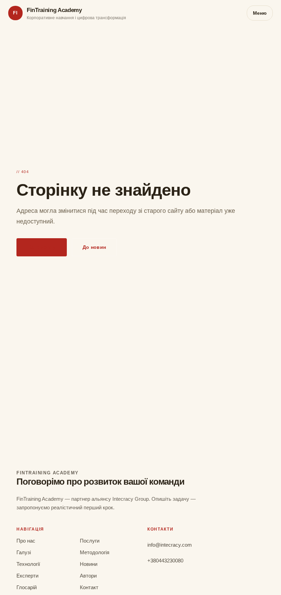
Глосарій (26, 587)
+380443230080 (165, 560)
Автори (88, 576)
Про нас (25, 541)
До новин (94, 247)
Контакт (89, 587)
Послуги (89, 541)
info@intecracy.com (169, 545)
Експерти (27, 576)
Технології (28, 564)
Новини (88, 564)
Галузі (23, 552)
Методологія (94, 552)
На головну (41, 247)
